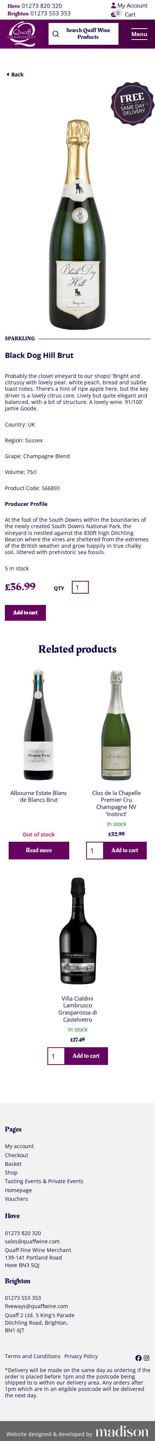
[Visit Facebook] (139, 1358)
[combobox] (84, 34)
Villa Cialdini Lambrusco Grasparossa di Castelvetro (77, 1009)
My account (19, 1146)
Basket (13, 1164)
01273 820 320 (42, 6)
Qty (59, 588)
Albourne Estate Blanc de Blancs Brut (39, 796)
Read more (39, 850)
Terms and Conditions (33, 1356)
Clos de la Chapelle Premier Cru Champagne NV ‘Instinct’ (116, 803)
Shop (11, 1172)
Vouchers (16, 1199)
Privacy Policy (81, 1356)
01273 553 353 (50, 13)
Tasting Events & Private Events (44, 1181)
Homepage (18, 1190)
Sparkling (20, 339)
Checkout (16, 1155)
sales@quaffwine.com (32, 1241)
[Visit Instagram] (146, 1358)
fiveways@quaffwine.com (36, 1306)
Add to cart (25, 613)
